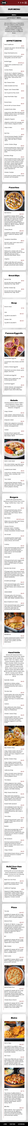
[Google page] (23, 2)
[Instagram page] (21, 2)
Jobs (5, 1124)
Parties (12, 1124)
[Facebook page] (18, 2)
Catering (21, 1124)
